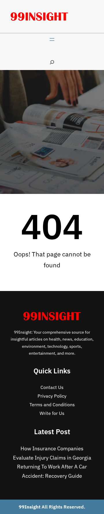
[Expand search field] (52, 62)
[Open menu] (52, 39)
